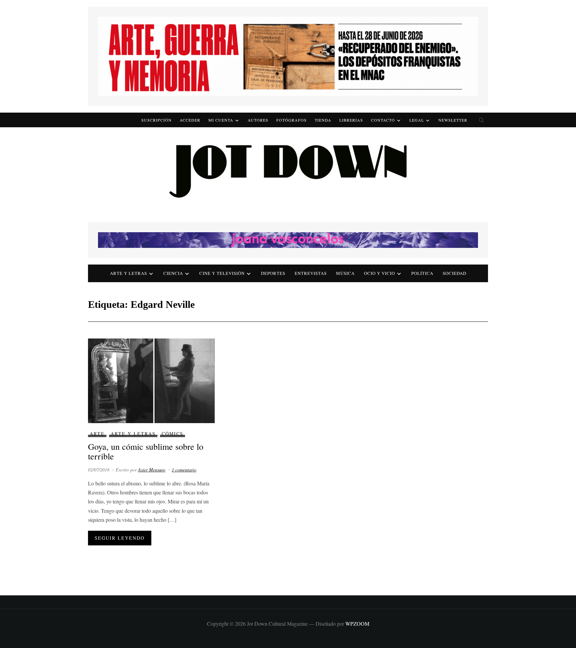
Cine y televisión (222, 273)
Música (345, 273)
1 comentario (184, 469)
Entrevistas (311, 273)
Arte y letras (128, 273)
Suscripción (156, 120)
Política (422, 273)
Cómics (172, 433)
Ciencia (173, 273)
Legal (416, 120)
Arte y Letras (133, 433)
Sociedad (454, 273)
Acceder (190, 120)
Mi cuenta (220, 120)
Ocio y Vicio (379, 273)
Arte (97, 433)
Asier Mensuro (151, 469)
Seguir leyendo (120, 538)
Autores (258, 120)
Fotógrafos (291, 120)
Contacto (383, 120)
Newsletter (452, 120)
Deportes (273, 273)
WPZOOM (357, 623)
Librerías (351, 120)
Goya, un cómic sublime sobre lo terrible (145, 451)
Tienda (323, 120)
